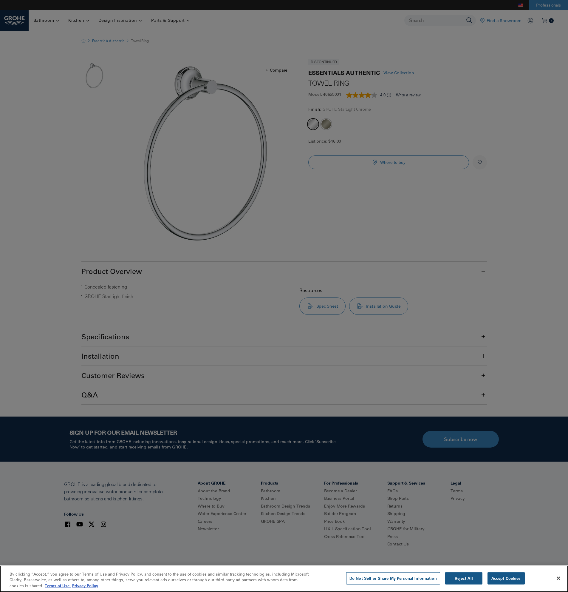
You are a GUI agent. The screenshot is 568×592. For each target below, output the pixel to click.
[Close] (558, 578)
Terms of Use (58, 585)
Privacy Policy (85, 585)
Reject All (464, 578)
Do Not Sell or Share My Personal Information (393, 578)
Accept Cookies (506, 578)
